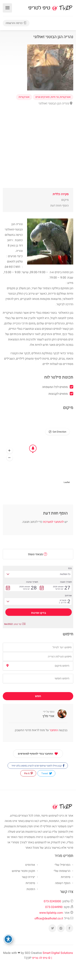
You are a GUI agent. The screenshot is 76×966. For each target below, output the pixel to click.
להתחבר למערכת (53, 522)
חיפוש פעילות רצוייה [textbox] (60, 656)
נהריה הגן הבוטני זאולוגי (54, 103)
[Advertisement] (38, 150)
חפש (38, 696)
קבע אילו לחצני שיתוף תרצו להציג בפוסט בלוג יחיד (36, 765)
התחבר (53, 730)
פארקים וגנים (42, 97)
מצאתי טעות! (36, 554)
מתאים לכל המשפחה (55, 387)
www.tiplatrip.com (51, 913)
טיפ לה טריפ (39, 958)
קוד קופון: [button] (12, 624)
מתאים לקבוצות (58, 394)
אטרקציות (65, 97)
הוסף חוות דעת (59, 205)
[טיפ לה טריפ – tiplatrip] (50, 8)
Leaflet (67, 482)
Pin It (27, 773)
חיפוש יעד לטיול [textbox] (62, 647)
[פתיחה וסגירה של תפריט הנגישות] (8, 939)
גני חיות (55, 97)
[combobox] (38, 647)
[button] (9, 450)
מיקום (65, 200)
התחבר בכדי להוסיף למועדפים (35, 753)
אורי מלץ (48, 716)
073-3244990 (54, 907)
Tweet (45, 773)
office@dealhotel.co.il (48, 918)
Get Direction (59, 431)
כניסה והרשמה (14, 23)
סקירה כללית (61, 194)
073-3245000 (52, 901)
